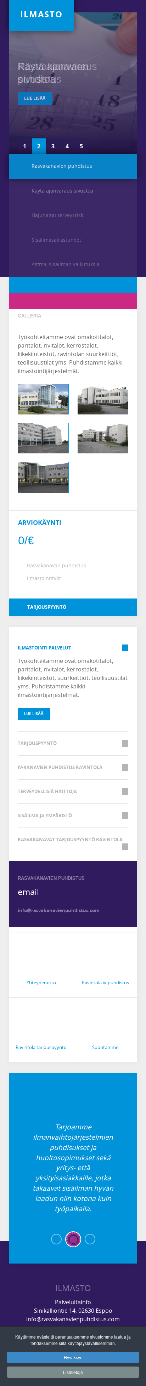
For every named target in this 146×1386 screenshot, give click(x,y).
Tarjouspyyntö (46, 607)
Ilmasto (73, 1288)
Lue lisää (34, 98)
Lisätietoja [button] (73, 1372)
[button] (56, 1239)
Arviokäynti (39, 522)
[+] (43, 399)
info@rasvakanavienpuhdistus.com (59, 910)
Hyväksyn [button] (73, 1357)
